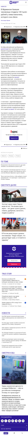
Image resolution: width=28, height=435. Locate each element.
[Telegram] (14, 433)
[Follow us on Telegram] (16, 420)
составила (11, 109)
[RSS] (19, 420)
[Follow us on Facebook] (2, 420)
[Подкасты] (23, 420)
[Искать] (22, 433)
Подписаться (14, 138)
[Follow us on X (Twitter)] (5, 420)
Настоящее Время (5, 20)
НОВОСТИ (6, 313)
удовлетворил (5, 49)
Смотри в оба (8, 353)
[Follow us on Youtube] (9, 420)
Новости (3, 6)
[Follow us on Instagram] (12, 420)
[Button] (8, 27)
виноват (17, 77)
